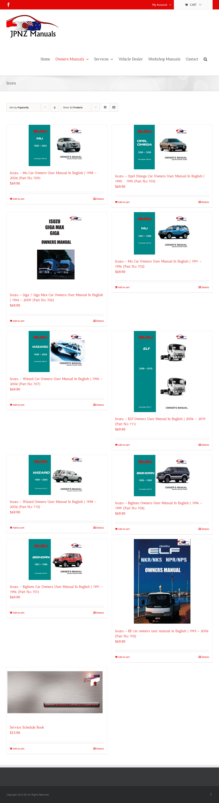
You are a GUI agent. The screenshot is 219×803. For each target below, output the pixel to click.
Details (100, 198)
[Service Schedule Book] (57, 694)
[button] (205, 59)
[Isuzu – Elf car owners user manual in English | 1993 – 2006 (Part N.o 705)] (162, 581)
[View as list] (114, 107)
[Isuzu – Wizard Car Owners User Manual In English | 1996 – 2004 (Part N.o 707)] (57, 351)
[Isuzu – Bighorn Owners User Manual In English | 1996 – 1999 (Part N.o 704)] (162, 475)
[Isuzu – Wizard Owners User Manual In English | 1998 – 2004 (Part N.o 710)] (57, 475)
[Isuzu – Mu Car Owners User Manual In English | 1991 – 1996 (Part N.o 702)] (162, 233)
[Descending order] (54, 107)
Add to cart (18, 198)
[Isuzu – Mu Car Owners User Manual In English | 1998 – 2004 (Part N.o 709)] (57, 145)
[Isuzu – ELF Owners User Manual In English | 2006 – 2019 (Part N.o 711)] (162, 371)
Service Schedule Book (27, 727)
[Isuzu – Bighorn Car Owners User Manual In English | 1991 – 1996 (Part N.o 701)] (57, 559)
